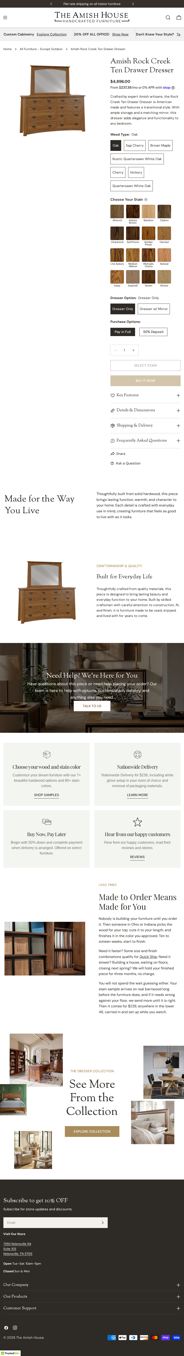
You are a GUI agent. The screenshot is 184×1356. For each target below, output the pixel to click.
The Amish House (30, 1337)
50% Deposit (153, 332)
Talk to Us (92, 706)
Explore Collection (52, 34)
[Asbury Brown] (133, 211)
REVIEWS (137, 857)
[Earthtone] (133, 233)
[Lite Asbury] (117, 255)
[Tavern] (148, 277)
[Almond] (117, 211)
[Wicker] (164, 277)
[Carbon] (164, 211)
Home (7, 49)
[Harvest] (164, 233)
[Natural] (164, 255)
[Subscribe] (102, 1222)
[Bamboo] (148, 211)
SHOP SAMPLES (46, 795)
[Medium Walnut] (133, 255)
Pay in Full (123, 332)
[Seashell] (133, 277)
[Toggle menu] (5, 17)
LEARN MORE (137, 795)
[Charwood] (117, 233)
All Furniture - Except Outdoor (41, 49)
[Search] (168, 17)
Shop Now (120, 34)
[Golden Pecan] (148, 233)
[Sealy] (117, 277)
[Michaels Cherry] (148, 255)
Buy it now (145, 381)
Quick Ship (148, 956)
